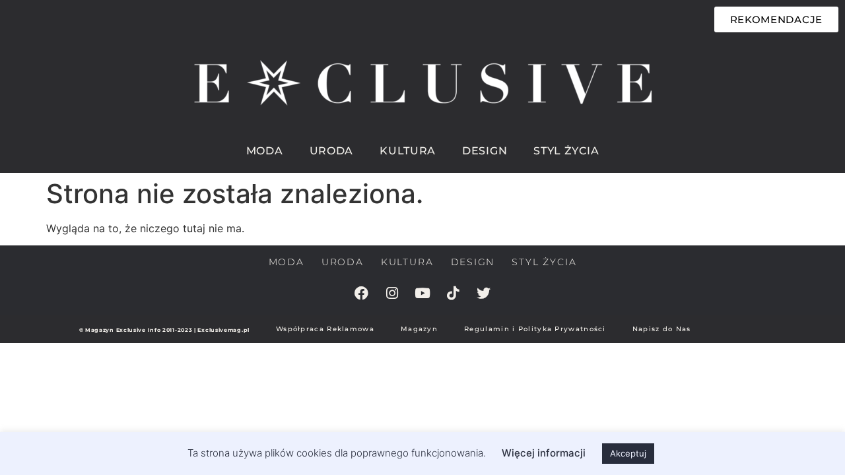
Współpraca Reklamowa (325, 329)
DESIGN (484, 150)
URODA (332, 150)
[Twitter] (483, 293)
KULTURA (408, 150)
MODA (264, 150)
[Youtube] (422, 293)
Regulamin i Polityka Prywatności (535, 329)
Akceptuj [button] (628, 453)
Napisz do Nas (661, 329)
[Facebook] (362, 293)
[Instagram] (392, 293)
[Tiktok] (453, 293)
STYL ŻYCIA (566, 150)
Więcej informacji (544, 453)
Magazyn (419, 329)
